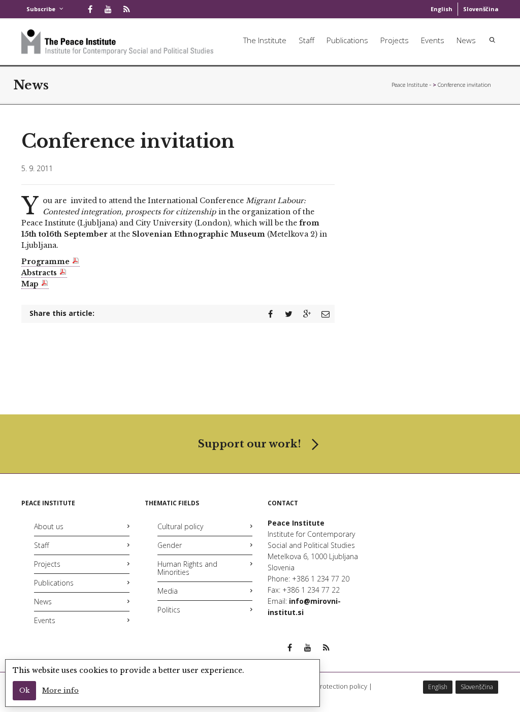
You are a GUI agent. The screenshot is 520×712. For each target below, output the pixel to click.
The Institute (264, 40)
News (466, 40)
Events (432, 40)
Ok (24, 690)
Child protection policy (333, 686)
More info (60, 690)
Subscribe (40, 9)
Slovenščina (481, 9)
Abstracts (39, 272)
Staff (306, 40)
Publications (347, 40)
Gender (169, 545)
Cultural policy (180, 526)
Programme (45, 261)
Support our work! (249, 444)
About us (48, 526)
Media (167, 591)
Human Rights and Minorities (187, 568)
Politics (168, 609)
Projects (394, 40)
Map (30, 283)
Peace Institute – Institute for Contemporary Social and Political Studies (411, 84)
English (441, 9)
